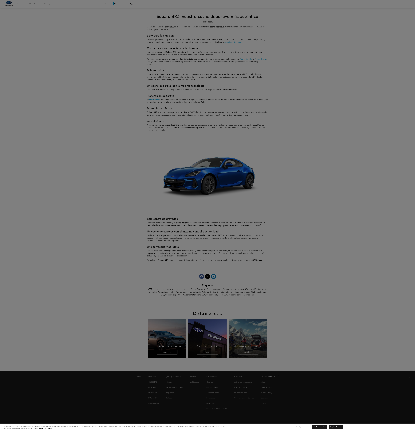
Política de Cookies (45, 429)
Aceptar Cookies (335, 427)
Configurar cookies (303, 427)
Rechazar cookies (320, 427)
